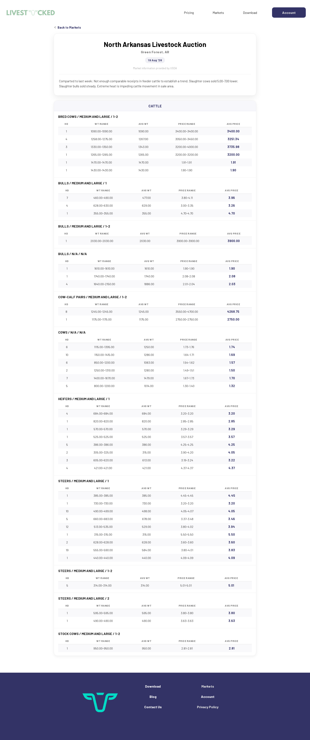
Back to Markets (69, 27)
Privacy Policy (207, 707)
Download (250, 13)
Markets (218, 13)
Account (207, 697)
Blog (153, 697)
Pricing (189, 13)
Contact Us (153, 707)
